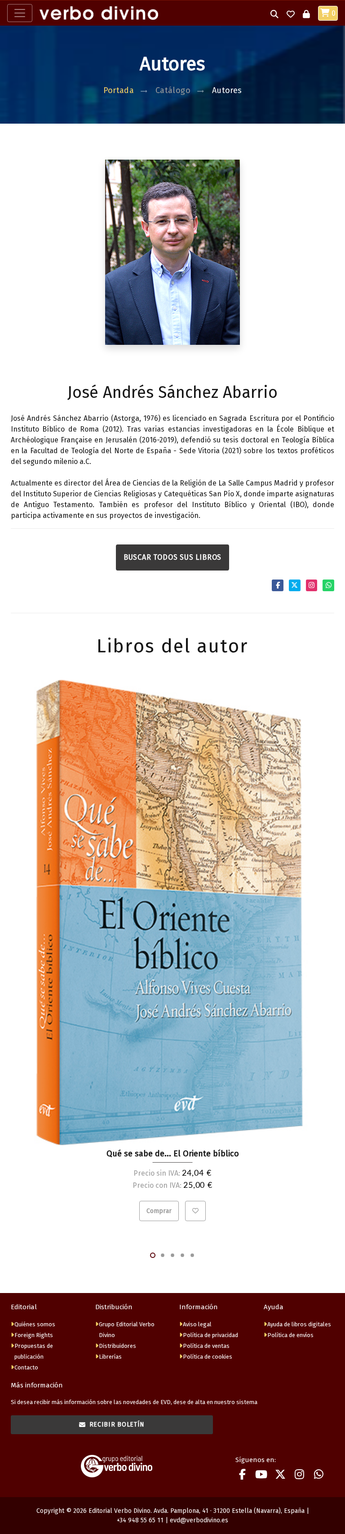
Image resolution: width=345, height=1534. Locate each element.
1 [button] (152, 1255)
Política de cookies (207, 1356)
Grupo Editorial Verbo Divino (127, 1329)
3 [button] (172, 1255)
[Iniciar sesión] (306, 13)
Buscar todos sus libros (172, 557)
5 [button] (192, 1255)
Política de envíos (290, 1335)
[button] (274, 13)
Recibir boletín (117, 1424)
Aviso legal (197, 1324)
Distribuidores (117, 1345)
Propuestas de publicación (33, 1351)
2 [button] (162, 1255)
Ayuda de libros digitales (299, 1324)
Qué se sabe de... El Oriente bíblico (172, 1154)
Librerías (110, 1356)
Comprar (159, 1211)
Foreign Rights (33, 1335)
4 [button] (182, 1255)
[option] (172, 950)
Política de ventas (206, 1345)
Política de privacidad (210, 1335)
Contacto (26, 1367)
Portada (118, 90)
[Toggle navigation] (19, 13)
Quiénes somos (34, 1324)
